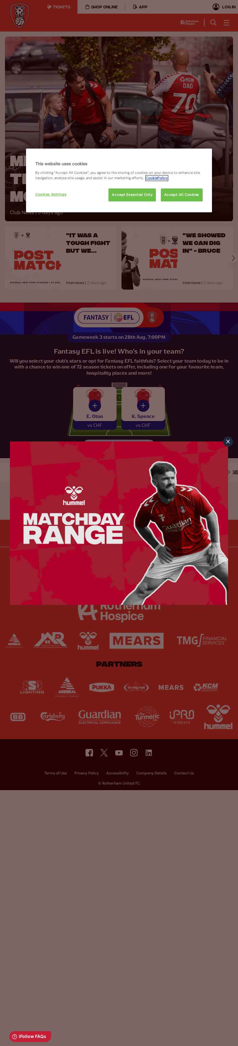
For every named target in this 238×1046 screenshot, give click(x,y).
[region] (119, 180)
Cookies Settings (50, 194)
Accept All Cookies (181, 194)
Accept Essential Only (132, 194)
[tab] (228, 441)
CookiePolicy (157, 178)
